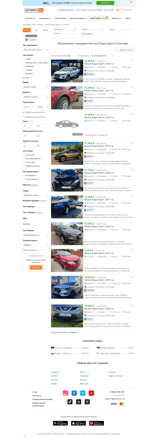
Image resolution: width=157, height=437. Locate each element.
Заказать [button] (105, 3)
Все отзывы (99, 18)
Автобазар (26, 24)
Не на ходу (30, 162)
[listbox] (32, 121)
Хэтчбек (29, 70)
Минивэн (29, 74)
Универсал (30, 66)
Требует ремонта (33, 166)
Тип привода (29, 206)
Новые (45, 30)
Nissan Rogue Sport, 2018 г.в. (99, 117)
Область (27, 185)
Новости (116, 18)
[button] (34, 112)
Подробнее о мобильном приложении (78, 416)
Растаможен (31, 175)
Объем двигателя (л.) (33, 131)
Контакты (37, 395)
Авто (34, 24)
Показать (36, 267)
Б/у (36, 30)
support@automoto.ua (114, 399)
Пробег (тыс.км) (30, 141)
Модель (26, 92)
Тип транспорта (30, 45)
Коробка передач (31, 200)
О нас (35, 392)
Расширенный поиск (66, 10)
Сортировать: (84, 56)
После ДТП (30, 155)
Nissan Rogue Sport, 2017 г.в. (99, 90)
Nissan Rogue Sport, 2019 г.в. (99, 280)
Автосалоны (60, 18)
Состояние (28, 151)
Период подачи (30, 240)
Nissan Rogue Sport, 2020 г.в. (99, 64)
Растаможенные (30, 171)
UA (126, 10)
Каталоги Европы (77, 18)
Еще (127, 18)
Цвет (25, 218)
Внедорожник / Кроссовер (37, 63)
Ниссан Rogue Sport (52, 24)
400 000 (99, 10)
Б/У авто (29, 18)
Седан (28, 59)
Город (25, 191)
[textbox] (31, 195)
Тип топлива (28, 212)
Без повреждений (33, 158)
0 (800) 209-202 (117, 392)
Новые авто (44, 18)
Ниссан (40, 24)
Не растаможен (32, 179)
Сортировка (28, 230)
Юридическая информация (39, 404)
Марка (26, 82)
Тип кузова (28, 55)
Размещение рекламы (43, 399)
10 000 (111, 10)
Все (27, 30)
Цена (25, 121)
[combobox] (36, 50)
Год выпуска (28, 102)
